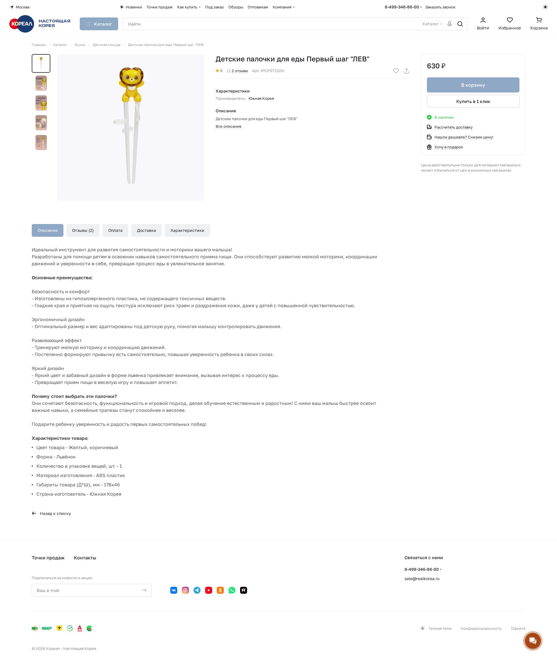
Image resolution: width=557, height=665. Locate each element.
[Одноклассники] (220, 590)
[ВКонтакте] (173, 590)
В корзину (473, 85)
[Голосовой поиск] (450, 24)
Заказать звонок (440, 7)
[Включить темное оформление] (545, 7)
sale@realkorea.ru (422, 578)
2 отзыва (240, 70)
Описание (48, 230)
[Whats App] (231, 590)
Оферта (518, 628)
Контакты (85, 558)
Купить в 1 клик (473, 101)
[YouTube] (208, 590)
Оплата (115, 230)
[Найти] (460, 23)
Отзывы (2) (83, 230)
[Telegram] (197, 590)
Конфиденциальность (481, 628)
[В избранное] (396, 71)
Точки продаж (48, 558)
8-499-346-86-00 (402, 6)
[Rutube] (243, 590)
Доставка (146, 230)
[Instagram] (185, 590)
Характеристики (187, 230)
